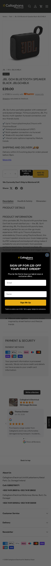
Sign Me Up (25, 303)
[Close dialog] (47, 254)
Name (7, 289)
